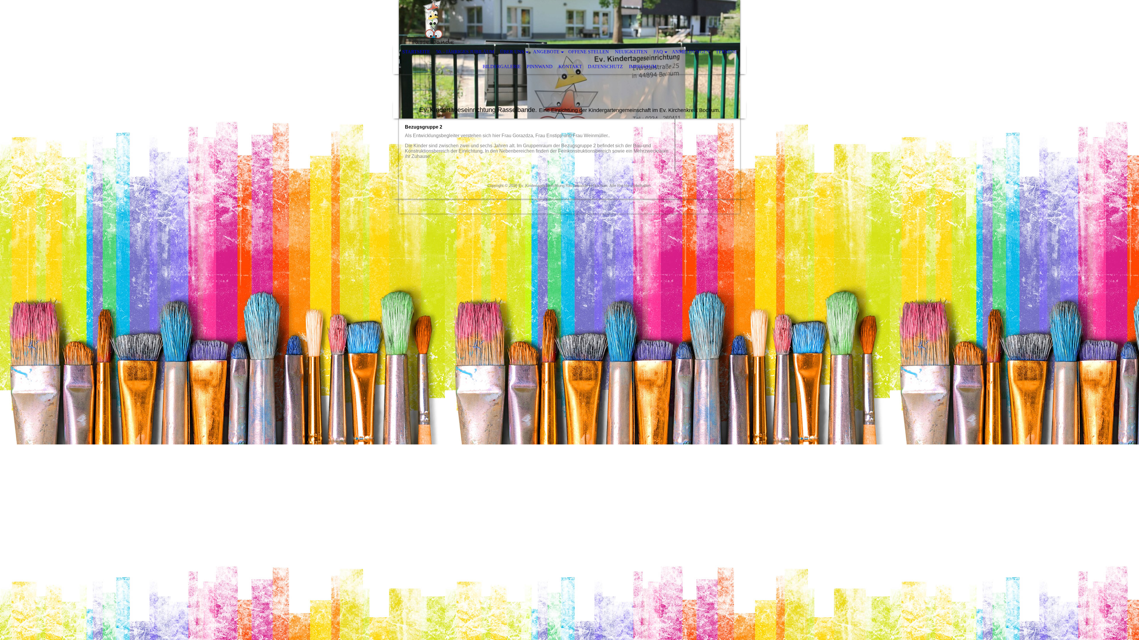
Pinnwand (540, 66)
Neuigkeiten (631, 51)
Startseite (416, 51)
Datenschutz (605, 66)
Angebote (546, 51)
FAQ (658, 51)
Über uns (512, 51)
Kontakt (570, 66)
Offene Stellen (588, 51)
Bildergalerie (502, 66)
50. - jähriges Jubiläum (465, 51)
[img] (551, 22)
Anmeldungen (691, 51)
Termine (726, 51)
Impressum (642, 66)
